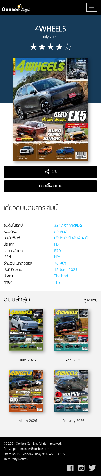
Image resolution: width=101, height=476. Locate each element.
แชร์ (53, 172)
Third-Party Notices (16, 459)
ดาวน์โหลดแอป (50, 186)
